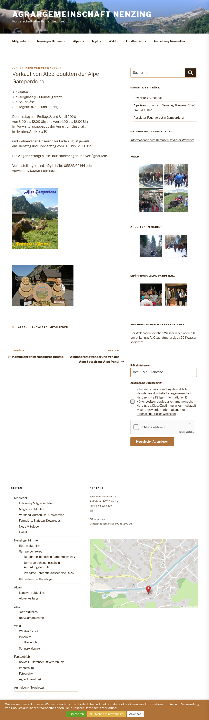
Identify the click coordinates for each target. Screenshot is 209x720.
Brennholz (30, 642)
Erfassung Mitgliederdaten (36, 503)
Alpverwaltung (28, 598)
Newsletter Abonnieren (152, 441)
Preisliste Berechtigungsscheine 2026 (49, 573)
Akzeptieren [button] (76, 714)
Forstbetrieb (134, 41)
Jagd (95, 41)
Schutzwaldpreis (30, 648)
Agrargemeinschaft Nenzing (82, 14)
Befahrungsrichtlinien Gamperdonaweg (49, 556)
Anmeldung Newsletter (169, 41)
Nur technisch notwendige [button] (106, 714)
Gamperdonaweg (30, 551)
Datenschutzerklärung (101, 708)
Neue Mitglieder (29, 526)
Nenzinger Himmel (49, 41)
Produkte (25, 637)
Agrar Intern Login (30, 679)
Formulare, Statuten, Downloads (40, 520)
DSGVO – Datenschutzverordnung (41, 662)
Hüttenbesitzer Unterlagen (36, 579)
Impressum (26, 668)
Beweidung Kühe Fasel (148, 97)
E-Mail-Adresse (140, 365)
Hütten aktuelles (29, 545)
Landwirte (39, 327)
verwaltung (51, 68)
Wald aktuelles (28, 631)
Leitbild (23, 532)
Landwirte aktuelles (31, 592)
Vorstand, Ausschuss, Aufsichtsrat (41, 515)
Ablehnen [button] (135, 714)
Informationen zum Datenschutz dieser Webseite (162, 140)
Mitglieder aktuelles (31, 509)
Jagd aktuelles (28, 612)
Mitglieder (19, 41)
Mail (91, 510)
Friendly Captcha (186, 432)
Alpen (77, 41)
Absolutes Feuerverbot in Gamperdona (158, 117)
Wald (112, 41)
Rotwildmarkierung (31, 618)
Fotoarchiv (26, 673)
